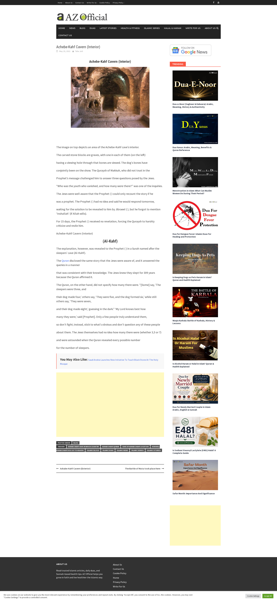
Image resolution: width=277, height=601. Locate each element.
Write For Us (92, 2)
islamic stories (154, 450)
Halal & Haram (172, 28)
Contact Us (79, 2)
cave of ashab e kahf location (135, 446)
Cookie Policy (104, 2)
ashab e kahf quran (110, 446)
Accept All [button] (268, 596)
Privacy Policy (118, 2)
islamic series (137, 450)
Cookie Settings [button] (253, 596)
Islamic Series (152, 28)
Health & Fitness (130, 28)
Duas (92, 28)
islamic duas (107, 450)
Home (60, 2)
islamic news (122, 450)
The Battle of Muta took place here (142, 468)
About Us (68, 2)
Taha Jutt (79, 51)
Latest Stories (108, 28)
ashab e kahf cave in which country (83, 446)
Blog (82, 28)
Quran (65, 260)
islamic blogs (93, 450)
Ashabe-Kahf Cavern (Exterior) (75, 468)
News (72, 28)
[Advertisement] (110, 404)
